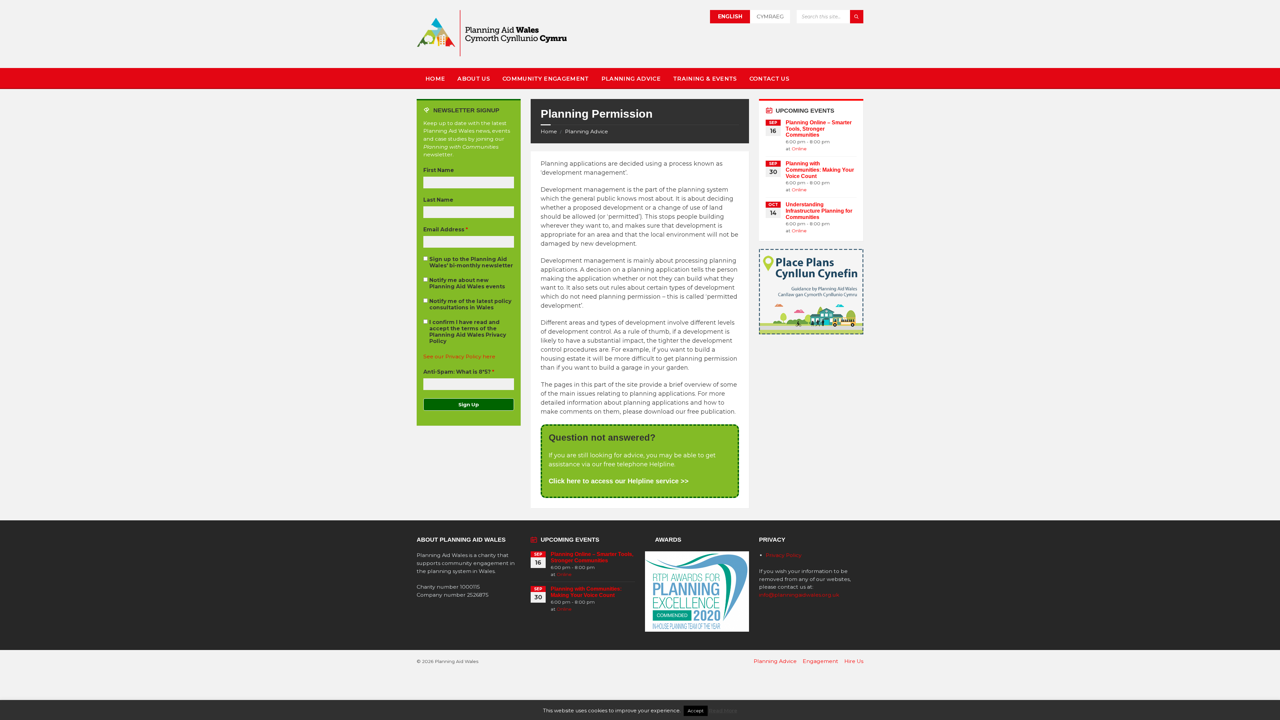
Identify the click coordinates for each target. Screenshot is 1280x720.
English (730, 16)
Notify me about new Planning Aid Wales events (467, 283)
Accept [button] (696, 710)
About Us (473, 78)
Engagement (820, 661)
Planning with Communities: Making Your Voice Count (820, 170)
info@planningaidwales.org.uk (799, 595)
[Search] (856, 16)
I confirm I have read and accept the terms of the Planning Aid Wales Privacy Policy (467, 331)
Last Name (438, 200)
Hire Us (853, 661)
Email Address (445, 229)
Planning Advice (631, 78)
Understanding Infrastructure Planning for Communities (819, 211)
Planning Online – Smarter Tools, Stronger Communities (819, 129)
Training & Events (705, 78)
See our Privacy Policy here (459, 356)
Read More (723, 710)
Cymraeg (770, 16)
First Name (438, 170)
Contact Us (769, 78)
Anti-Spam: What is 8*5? (458, 372)
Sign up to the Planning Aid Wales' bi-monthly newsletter (471, 262)
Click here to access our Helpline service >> (619, 481)
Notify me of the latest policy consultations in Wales (470, 304)
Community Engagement (545, 78)
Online (799, 148)
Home (435, 78)
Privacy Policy (784, 555)
